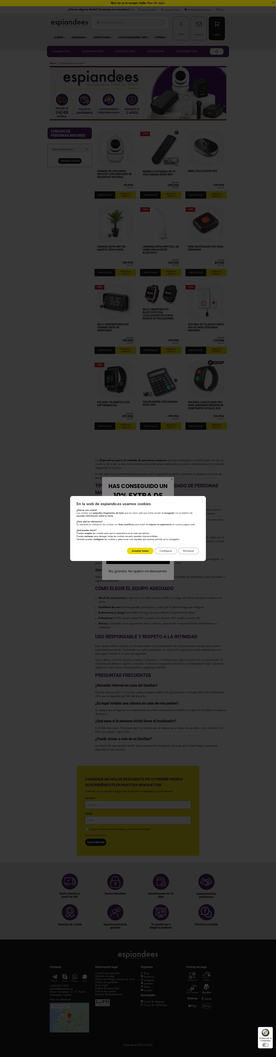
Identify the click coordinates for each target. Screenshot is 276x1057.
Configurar (166, 551)
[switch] (265, 1045)
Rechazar (188, 551)
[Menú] (271, 1029)
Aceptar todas (140, 551)
